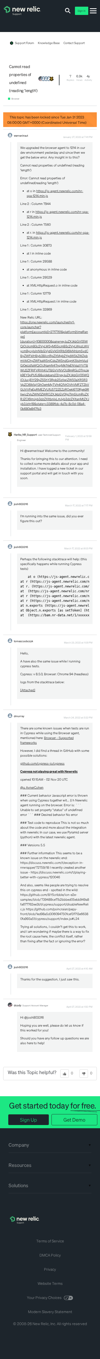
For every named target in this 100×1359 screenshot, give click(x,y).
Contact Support (74, 43)
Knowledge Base (48, 43)
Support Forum (24, 43)
